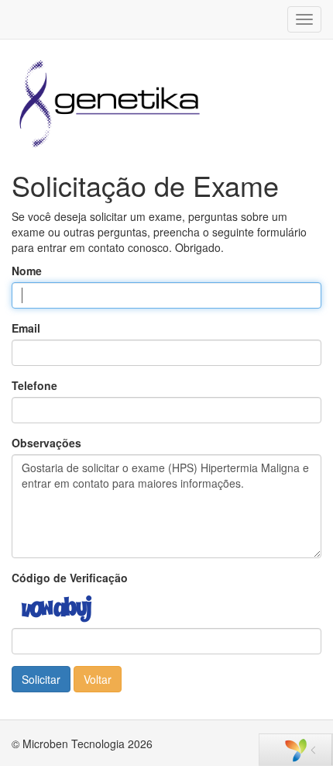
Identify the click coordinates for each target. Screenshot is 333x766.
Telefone (34, 385)
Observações (46, 442)
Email (26, 328)
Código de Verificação (70, 577)
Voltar (98, 679)
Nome (27, 270)
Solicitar (41, 679)
